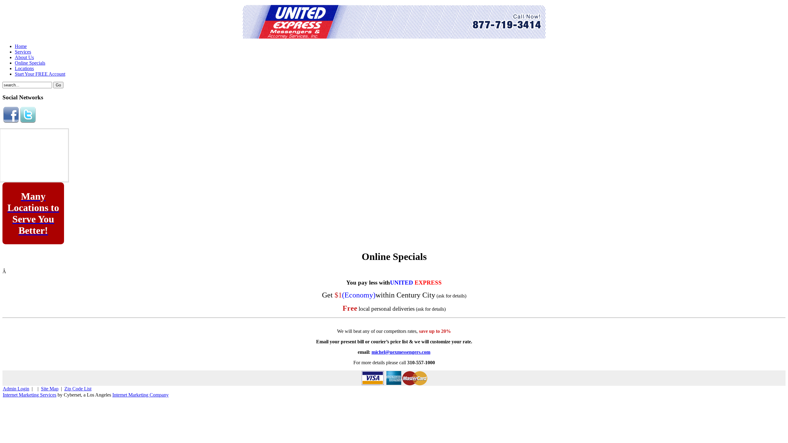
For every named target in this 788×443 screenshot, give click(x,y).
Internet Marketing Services (29, 394)
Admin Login (16, 388)
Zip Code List (77, 388)
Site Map (49, 388)
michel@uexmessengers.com (401, 352)
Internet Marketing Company (140, 394)
